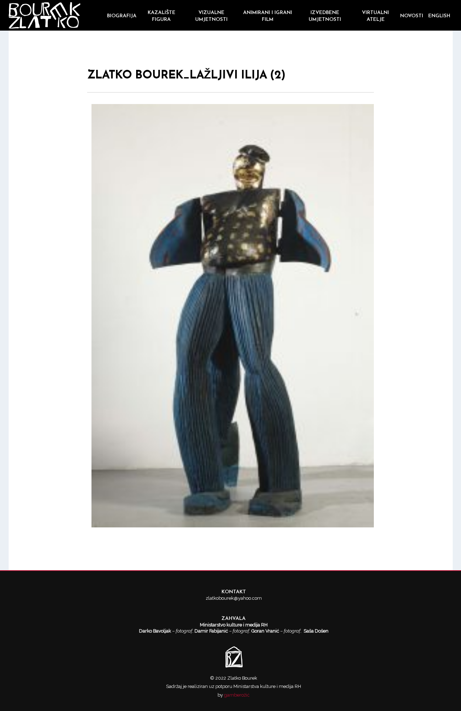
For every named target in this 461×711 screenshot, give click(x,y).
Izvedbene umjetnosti (325, 16)
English (439, 16)
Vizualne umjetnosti (211, 16)
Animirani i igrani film (267, 16)
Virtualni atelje (375, 16)
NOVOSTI (411, 16)
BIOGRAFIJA (121, 16)
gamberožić (237, 695)
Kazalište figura (161, 16)
